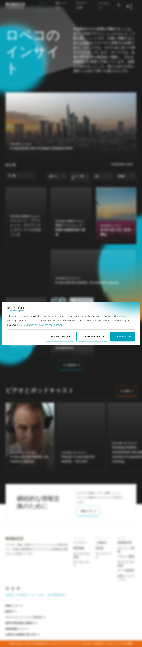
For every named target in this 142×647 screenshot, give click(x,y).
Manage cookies (59, 336)
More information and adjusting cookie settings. (40, 325)
